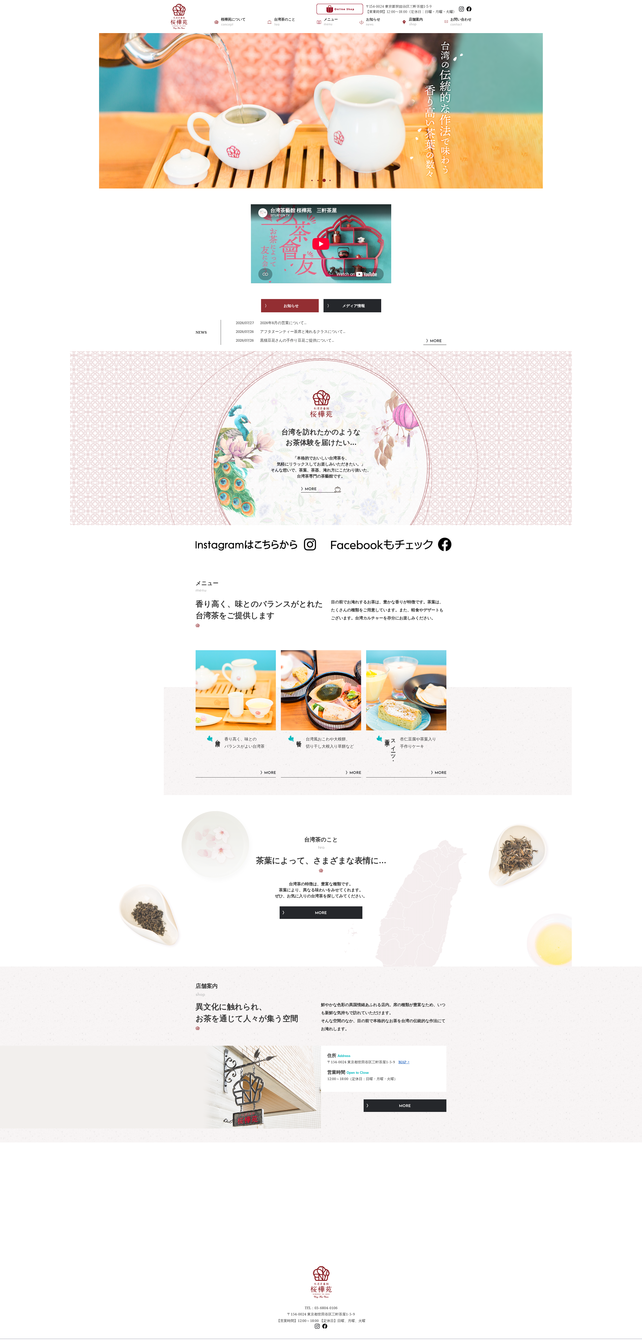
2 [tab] (317, 180)
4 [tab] (330, 180)
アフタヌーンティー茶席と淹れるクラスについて (301, 331)
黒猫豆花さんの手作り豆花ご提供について (296, 340)
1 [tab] (311, 180)
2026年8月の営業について (282, 322)
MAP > (404, 1062)
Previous (95, 111)
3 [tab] (324, 180)
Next (546, 111)
